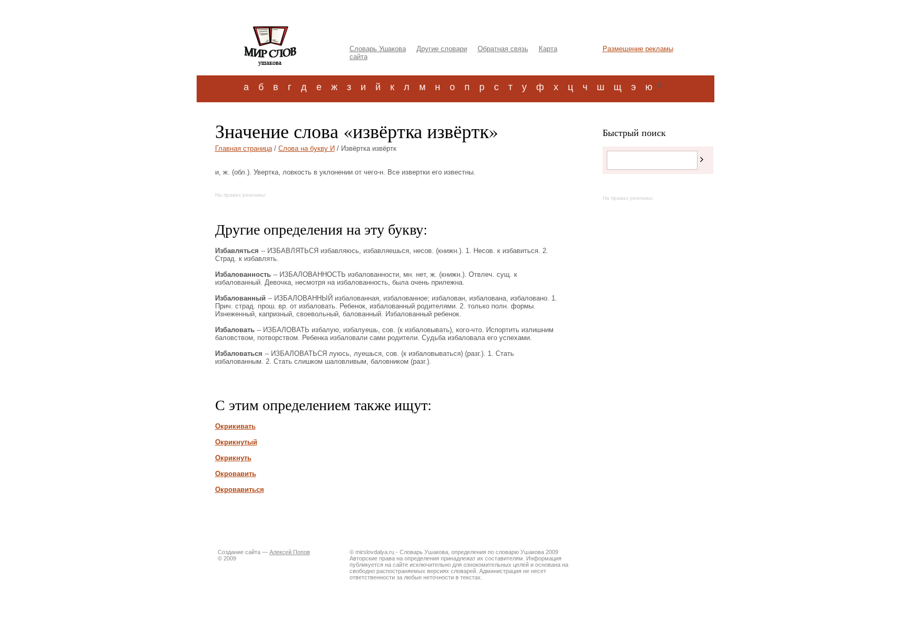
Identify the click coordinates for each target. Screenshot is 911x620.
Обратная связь (503, 49)
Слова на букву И (306, 148)
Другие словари (441, 49)
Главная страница (243, 148)
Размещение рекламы (638, 49)
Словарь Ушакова (378, 49)
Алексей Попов (289, 552)
